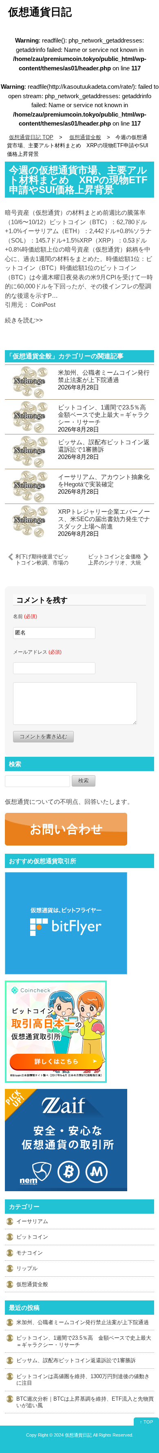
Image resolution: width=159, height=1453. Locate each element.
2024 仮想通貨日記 (73, 1435)
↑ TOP (146, 1421)
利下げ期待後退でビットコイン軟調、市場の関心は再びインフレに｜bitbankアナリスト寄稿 (41, 559)
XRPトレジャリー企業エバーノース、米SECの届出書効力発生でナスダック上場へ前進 (104, 519)
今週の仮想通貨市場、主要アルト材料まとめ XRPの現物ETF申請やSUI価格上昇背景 (78, 179)
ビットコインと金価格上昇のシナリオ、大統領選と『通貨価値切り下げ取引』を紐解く (114, 559)
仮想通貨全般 (32, 1284)
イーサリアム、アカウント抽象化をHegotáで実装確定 (104, 480)
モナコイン (29, 1253)
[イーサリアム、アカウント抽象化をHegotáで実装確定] (29, 485)
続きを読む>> (24, 320)
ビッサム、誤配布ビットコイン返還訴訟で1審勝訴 (104, 446)
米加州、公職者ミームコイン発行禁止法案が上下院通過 (104, 376)
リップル (27, 1268)
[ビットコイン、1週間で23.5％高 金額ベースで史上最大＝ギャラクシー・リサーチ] (29, 416)
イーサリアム (32, 1221)
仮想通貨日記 (40, 12)
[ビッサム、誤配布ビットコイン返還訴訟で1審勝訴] (29, 451)
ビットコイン (32, 1237)
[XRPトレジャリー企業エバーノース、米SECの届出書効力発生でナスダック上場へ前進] (29, 520)
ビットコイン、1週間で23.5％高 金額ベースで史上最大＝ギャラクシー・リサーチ (105, 414)
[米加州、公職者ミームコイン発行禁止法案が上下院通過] (29, 381)
